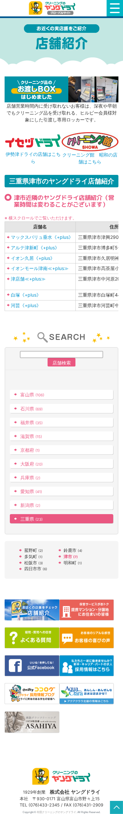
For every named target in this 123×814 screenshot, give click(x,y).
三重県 (31, 519)
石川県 (31, 408)
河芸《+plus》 (26, 305)
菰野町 (33, 550)
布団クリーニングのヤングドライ (56, 812)
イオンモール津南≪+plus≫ (40, 268)
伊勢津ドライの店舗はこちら (33, 157)
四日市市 (35, 568)
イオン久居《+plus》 (33, 258)
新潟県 (30, 505)
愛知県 (31, 491)
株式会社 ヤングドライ (75, 792)
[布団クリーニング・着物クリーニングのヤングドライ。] (53, 8)
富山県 (32, 394)
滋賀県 (31, 436)
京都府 (30, 450)
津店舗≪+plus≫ (28, 279)
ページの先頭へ (116, 807)
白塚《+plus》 (26, 295)
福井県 (31, 422)
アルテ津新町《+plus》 (35, 247)
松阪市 (33, 562)
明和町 (73, 562)
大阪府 (31, 464)
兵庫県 (30, 477)
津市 (71, 556)
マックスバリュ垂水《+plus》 (42, 237)
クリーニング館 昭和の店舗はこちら (89, 158)
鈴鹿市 (73, 550)
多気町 (33, 556)
